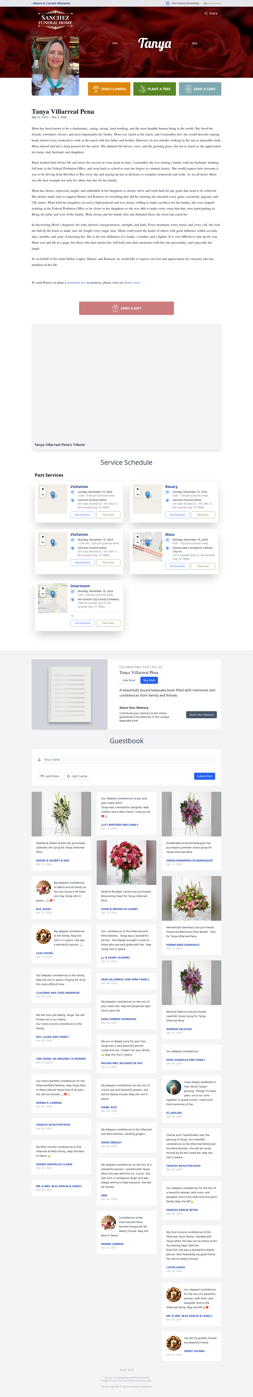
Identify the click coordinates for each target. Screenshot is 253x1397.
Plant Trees (108, 514)
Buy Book (149, 680)
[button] (52, 495)
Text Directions (82, 514)
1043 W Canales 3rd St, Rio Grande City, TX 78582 (94, 604)
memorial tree (76, 282)
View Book (129, 680)
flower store (132, 282)
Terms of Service (136, 1380)
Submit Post (204, 776)
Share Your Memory (201, 714)
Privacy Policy (116, 1380)
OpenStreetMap (130, 1386)
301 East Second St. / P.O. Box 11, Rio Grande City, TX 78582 (98, 505)
